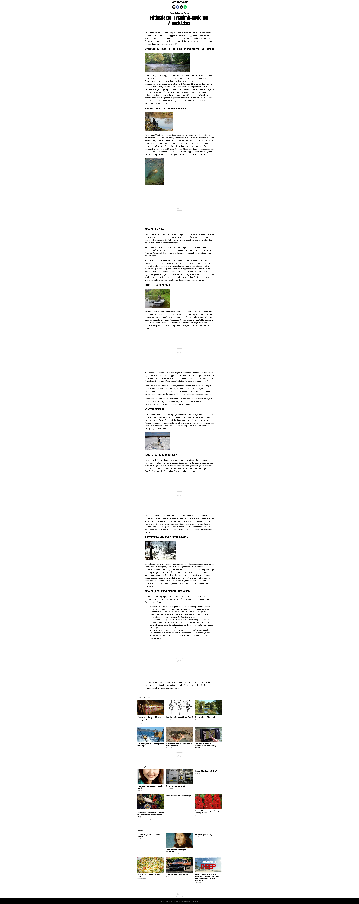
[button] (138, 2)
